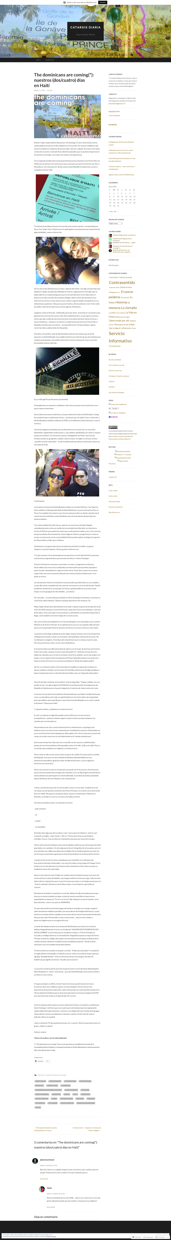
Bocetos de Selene (115, 360)
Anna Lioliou (41, 1081)
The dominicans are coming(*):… (122, 251)
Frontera (85, 1090)
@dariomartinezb (47, 1160)
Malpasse (80, 1098)
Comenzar (103, 2)
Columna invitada (125, 277)
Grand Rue (56, 1094)
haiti (75, 1094)
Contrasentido (122, 282)
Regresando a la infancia (127, 235)
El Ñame (111, 381)
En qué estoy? (114, 111)
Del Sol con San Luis (115, 370)
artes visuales (55, 1081)
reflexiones (126, 328)
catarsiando (113, 277)
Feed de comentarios (116, 507)
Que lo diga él (115, 328)
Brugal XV (39, 1085)
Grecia (67, 1094)
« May (111, 211)
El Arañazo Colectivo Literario (119, 376)
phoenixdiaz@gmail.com (117, 103)
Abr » (115, 211)
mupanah (91, 1098)
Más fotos (112, 464)
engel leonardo (71, 1090)
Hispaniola (86, 1094)
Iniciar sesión (113, 496)
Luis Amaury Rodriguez (116, 392)
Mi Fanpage (113, 125)
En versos (125, 297)
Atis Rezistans (70, 1081)
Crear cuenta (113, 490)
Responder (44, 1179)
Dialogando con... (114, 292)
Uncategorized (114, 346)
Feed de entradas (114, 501)
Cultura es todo (114, 287)
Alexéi (49, 90)
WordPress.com (114, 512)
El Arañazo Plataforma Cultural (48, 1090)
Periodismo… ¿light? (129, 242)
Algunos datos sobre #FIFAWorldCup (121, 175)
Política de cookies (51, 1236)
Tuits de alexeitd (114, 115)
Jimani (54, 1098)
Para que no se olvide (124, 324)
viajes (38, 1107)
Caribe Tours (52, 1085)
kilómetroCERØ (67, 1098)
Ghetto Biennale (42, 1094)
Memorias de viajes (59, 1075)
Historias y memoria (45, 1075)
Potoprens (53, 1103)
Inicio (38, 60)
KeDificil (112, 387)
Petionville (40, 1103)
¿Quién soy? (49, 60)
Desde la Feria (126, 287)
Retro (134, 328)
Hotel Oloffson (42, 1098)
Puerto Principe (67, 1103)
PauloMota (117, 238)
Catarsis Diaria (85, 27)
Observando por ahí (119, 320)
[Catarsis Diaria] (117, 413)
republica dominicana (86, 1103)
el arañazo (66, 1085)
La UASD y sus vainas (117, 313)
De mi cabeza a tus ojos (116, 365)
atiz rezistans (85, 1081)
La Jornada (129, 308)
